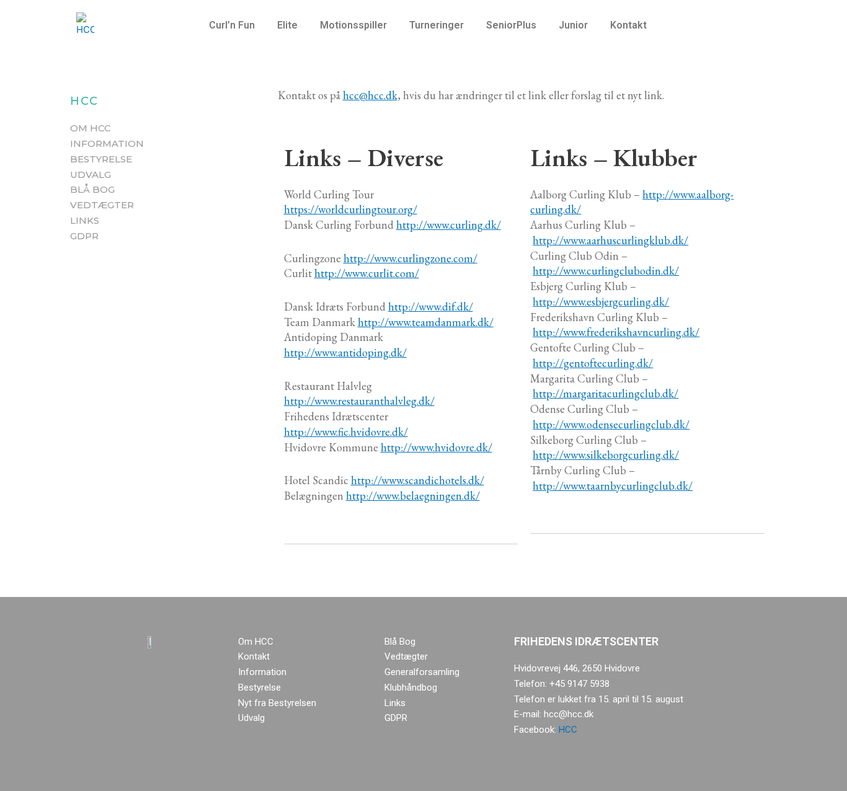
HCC (568, 729)
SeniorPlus (511, 25)
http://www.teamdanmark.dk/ (426, 322)
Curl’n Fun (232, 25)
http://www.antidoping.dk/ (345, 352)
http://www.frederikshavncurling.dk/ (616, 332)
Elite (287, 25)
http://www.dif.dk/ (430, 306)
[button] (235, 25)
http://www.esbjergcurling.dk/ (601, 301)
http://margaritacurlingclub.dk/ (605, 393)
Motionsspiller (353, 25)
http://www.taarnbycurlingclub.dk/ (613, 486)
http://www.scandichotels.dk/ (417, 480)
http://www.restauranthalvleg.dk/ (359, 401)
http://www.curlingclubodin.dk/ (606, 270)
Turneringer (436, 25)
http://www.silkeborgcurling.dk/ (606, 455)
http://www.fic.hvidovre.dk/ (346, 432)
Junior (573, 25)
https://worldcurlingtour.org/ (350, 209)
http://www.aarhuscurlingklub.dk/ (610, 240)
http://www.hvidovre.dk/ (436, 447)
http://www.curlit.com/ (366, 273)
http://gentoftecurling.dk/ (593, 363)
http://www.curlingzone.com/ (410, 258)
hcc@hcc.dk (370, 95)
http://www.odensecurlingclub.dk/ (611, 424)
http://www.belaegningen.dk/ (413, 495)
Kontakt (628, 25)
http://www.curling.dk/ (448, 225)
